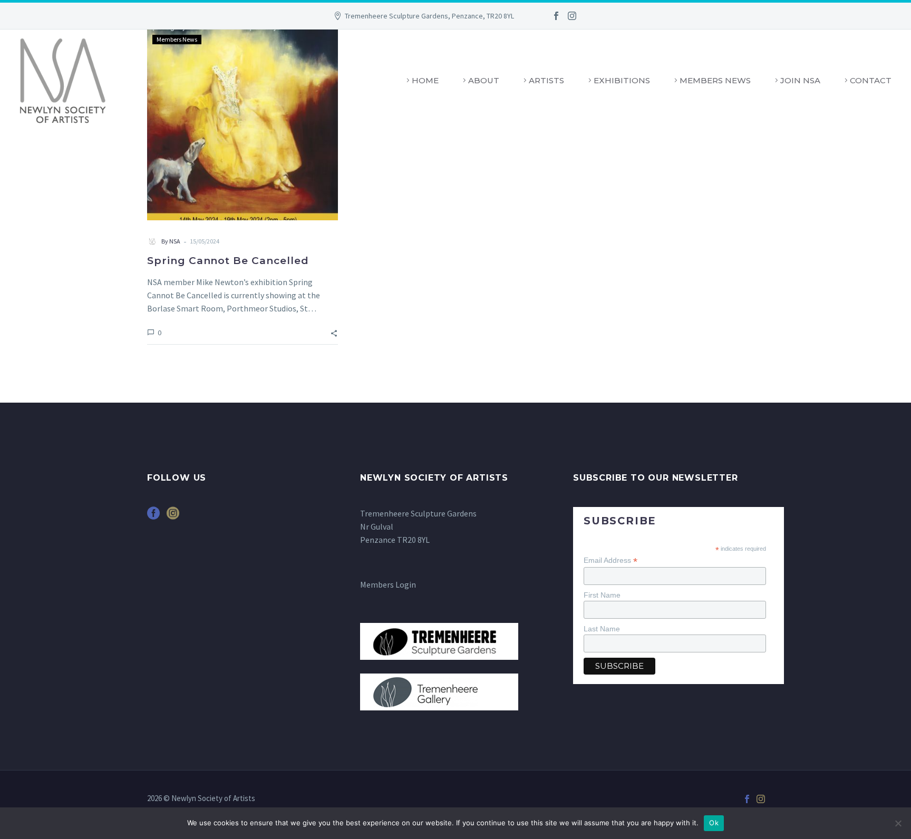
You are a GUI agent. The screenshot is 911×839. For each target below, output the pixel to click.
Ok (714, 822)
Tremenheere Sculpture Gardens (418, 513)
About (483, 80)
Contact (870, 80)
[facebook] (153, 516)
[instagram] (173, 516)
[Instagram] (572, 16)
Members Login (388, 584)
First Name (602, 595)
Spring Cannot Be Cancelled (228, 261)
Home (425, 80)
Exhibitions (622, 80)
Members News (715, 80)
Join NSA (800, 80)
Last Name (602, 629)
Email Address (610, 560)
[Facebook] (556, 16)
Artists (546, 80)
